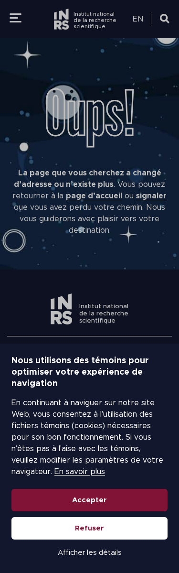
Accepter (89, 500)
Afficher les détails (90, 552)
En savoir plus (79, 472)
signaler (151, 196)
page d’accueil (94, 196)
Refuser (89, 528)
